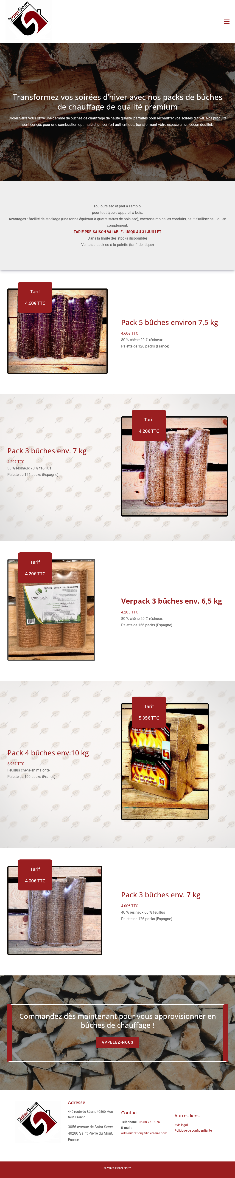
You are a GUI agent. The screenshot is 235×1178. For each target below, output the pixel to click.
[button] (227, 22)
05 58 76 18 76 (149, 1122)
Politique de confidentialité (193, 1130)
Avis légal (181, 1125)
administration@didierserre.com (144, 1133)
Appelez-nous (118, 1042)
